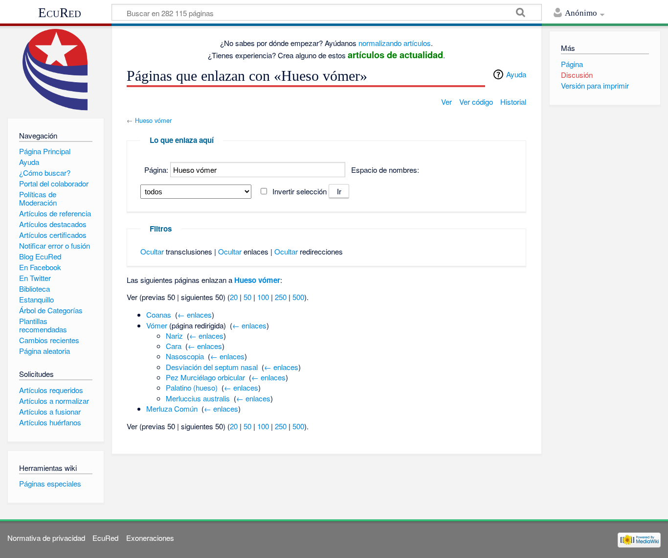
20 (234, 297)
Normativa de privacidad (46, 538)
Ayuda (516, 74)
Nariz (174, 335)
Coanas (158, 314)
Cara (173, 346)
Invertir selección (299, 191)
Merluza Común (172, 408)
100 (263, 297)
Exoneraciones (150, 538)
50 (247, 297)
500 (298, 297)
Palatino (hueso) (192, 387)
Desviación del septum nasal (212, 367)
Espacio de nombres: (385, 169)
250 (281, 297)
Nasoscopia (185, 356)
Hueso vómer (153, 120)
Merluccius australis (198, 398)
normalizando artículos (394, 43)
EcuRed (59, 12)
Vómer (156, 325)
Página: (156, 169)
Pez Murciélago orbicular (205, 377)
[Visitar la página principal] (55, 70)
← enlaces (195, 314)
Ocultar (152, 251)
